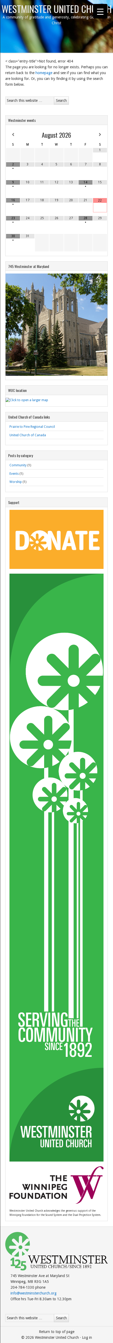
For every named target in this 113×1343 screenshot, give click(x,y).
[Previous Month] (13, 135)
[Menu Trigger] (100, 11)
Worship (15, 482)
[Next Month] (100, 135)
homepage (43, 73)
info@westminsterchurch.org (33, 1293)
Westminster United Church (57, 9)
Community (18, 465)
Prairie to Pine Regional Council (32, 427)
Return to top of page (56, 1332)
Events (14, 474)
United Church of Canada (27, 435)
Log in (87, 1337)
